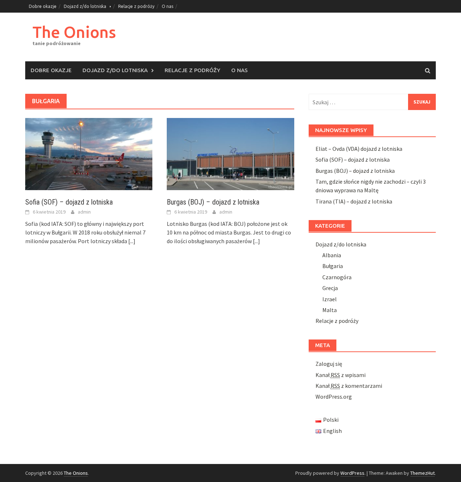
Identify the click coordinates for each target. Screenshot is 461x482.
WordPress (352, 473)
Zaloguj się (328, 363)
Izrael (329, 299)
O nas (167, 6)
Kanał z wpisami (340, 374)
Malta (329, 310)
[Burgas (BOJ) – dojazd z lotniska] (230, 153)
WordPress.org (333, 396)
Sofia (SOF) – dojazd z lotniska (69, 202)
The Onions (74, 32)
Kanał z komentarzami (348, 385)
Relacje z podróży (136, 6)
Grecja (330, 288)
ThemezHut (422, 473)
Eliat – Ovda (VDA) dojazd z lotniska (358, 148)
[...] (131, 241)
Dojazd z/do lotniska (85, 6)
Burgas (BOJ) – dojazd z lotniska (213, 202)
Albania (331, 255)
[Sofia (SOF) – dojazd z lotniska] (88, 153)
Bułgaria (332, 266)
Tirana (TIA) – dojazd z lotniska (353, 201)
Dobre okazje (43, 6)
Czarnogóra (337, 277)
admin (84, 212)
